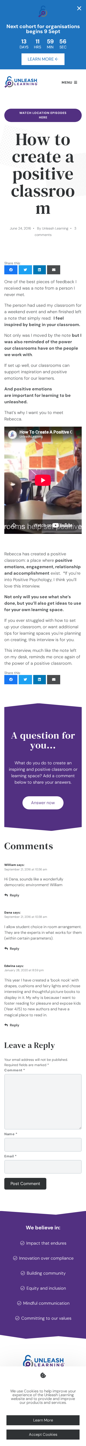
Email (10, 1156)
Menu (67, 82)
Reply (14, 895)
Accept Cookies (43, 1434)
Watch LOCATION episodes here (43, 115)
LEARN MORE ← (43, 59)
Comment (14, 1070)
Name (10, 1134)
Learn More (43, 1420)
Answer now (43, 803)
